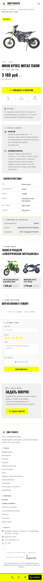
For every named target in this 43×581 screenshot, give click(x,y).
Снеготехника (7, 469)
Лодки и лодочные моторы (12, 476)
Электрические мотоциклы (25, 9)
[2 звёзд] (9, 337)
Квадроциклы (7, 452)
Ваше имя (7, 326)
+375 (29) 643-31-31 (12, 540)
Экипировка (6, 490)
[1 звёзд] (5, 337)
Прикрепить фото (23, 362)
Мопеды (5, 459)
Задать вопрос (18, 411)
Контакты (5, 518)
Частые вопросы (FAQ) (10, 511)
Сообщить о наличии (23, 90)
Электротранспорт (9, 466)
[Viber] (3, 543)
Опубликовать (21, 369)
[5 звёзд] (20, 337)
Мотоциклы (6, 455)
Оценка (6, 335)
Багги (4, 473)
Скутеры (5, 462)
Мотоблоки (6, 483)
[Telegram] (9, 543)
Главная (4, 9)
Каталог (12, 9)
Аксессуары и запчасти (11, 486)
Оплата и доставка (9, 507)
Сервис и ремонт (8, 503)
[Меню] (39, 3)
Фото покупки (8, 358)
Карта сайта (6, 522)
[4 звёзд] (16, 337)
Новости (5, 514)
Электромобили (8, 480)
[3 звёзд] (13, 337)
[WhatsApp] (6, 543)
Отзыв (6, 342)
